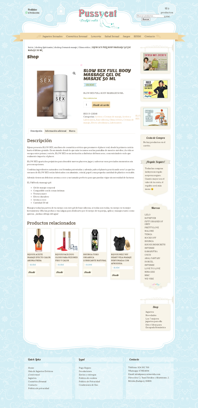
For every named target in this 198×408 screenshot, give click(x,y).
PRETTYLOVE (152, 227)
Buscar (146, 19)
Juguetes (150, 312)
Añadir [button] (31, 272)
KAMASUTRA (151, 251)
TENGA (148, 234)
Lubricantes (116, 122)
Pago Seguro (85, 368)
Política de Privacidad (89, 381)
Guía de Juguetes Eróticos (40, 371)
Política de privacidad (38, 388)
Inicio (30, 47)
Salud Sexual (112, 36)
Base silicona (102, 119)
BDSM (137, 36)
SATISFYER (150, 218)
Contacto (150, 36)
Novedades (151, 315)
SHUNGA (149, 241)
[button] (74, 73)
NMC (147, 275)
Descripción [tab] (36, 131)
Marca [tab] (72, 131)
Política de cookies (88, 378)
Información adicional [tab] (55, 131)
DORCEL (149, 261)
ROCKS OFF (150, 237)
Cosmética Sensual (76, 36)
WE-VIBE (149, 278)
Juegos (126, 36)
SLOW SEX (139, 117)
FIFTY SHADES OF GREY (154, 222)
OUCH (148, 255)
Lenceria (96, 36)
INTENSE (149, 248)
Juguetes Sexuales (52, 36)
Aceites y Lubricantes (43, 47)
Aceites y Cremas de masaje (65, 47)
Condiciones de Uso (88, 385)
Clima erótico (84, 47)
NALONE (149, 231)
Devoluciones (85, 371)
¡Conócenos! (34, 374)
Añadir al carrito (101, 105)
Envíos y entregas (87, 374)
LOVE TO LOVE (152, 268)
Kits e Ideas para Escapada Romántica (156, 326)
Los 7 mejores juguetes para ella (154, 320)
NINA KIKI (150, 272)
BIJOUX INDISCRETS (155, 244)
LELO (148, 214)
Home (31, 368)
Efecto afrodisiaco (100, 122)
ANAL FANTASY (152, 258)
